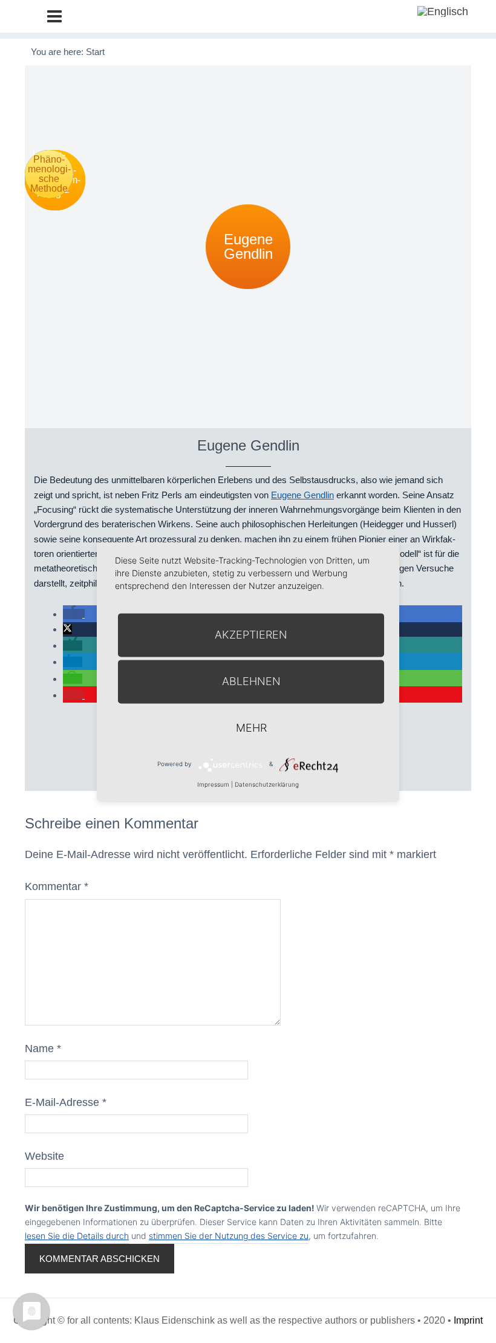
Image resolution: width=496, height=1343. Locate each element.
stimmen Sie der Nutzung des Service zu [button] (228, 1236)
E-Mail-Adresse (65, 1102)
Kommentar (56, 886)
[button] (74, 614)
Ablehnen (251, 681)
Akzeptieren (251, 634)
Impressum (213, 784)
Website (44, 1156)
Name (43, 1048)
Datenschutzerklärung (267, 784)
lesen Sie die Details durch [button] (77, 1236)
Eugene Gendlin (302, 495)
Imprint (468, 1320)
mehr (251, 727)
